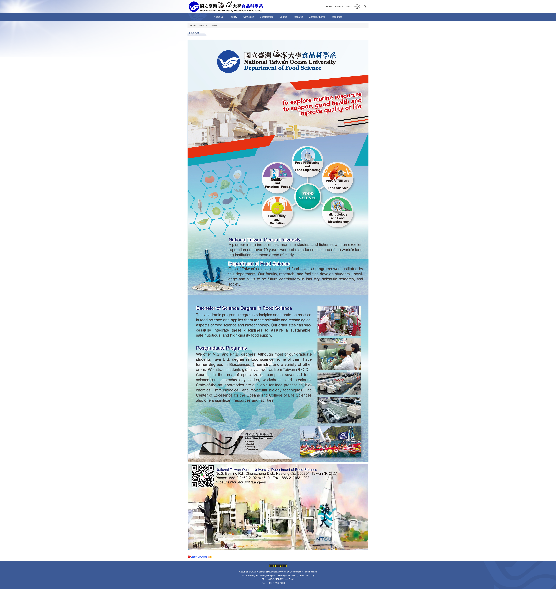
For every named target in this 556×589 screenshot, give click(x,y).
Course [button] (283, 17)
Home (192, 25)
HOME (329, 7)
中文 (357, 6)
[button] (365, 6)
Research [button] (298, 17)
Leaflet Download (199, 557)
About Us (203, 25)
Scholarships (266, 17)
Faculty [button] (233, 17)
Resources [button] (336, 17)
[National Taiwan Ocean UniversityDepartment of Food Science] (226, 7)
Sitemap (339, 7)
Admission (248, 17)
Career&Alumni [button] (317, 17)
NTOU (348, 7)
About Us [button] (218, 17)
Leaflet (214, 25)
